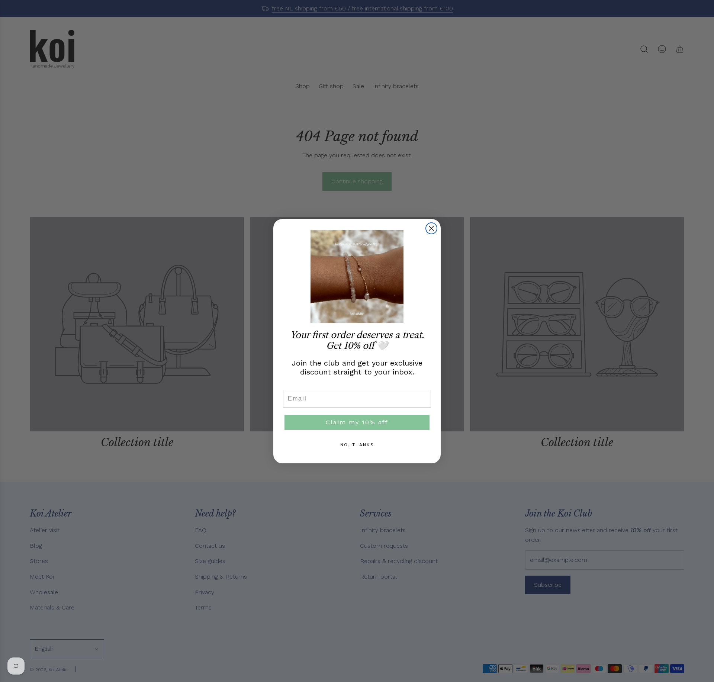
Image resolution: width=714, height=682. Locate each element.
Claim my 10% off (357, 422)
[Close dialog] (431, 228)
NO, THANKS (357, 444)
